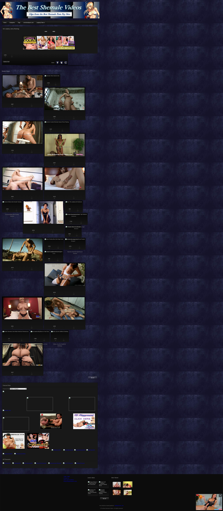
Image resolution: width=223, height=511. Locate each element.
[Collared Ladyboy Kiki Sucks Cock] (53, 256)
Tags (19, 22)
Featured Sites (6, 388)
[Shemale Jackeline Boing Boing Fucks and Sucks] (128, 484)
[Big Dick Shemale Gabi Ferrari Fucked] (75, 244)
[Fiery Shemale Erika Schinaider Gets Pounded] (117, 492)
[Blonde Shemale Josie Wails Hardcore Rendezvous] (15, 336)
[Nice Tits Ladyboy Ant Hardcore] (74, 206)
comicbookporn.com (28, 22)
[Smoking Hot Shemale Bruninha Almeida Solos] (93, 492)
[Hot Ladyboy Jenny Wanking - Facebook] (57, 62)
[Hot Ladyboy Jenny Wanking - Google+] (65, 62)
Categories (12, 22)
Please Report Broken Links (70, 481)
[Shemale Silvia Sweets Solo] (52, 80)
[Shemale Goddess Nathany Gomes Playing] (104, 492)
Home (4, 22)
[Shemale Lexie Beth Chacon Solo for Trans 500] (117, 484)
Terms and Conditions (69, 479)
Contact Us (66, 478)
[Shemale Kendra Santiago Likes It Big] (128, 492)
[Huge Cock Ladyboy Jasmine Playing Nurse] (104, 484)
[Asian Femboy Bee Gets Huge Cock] (54, 244)
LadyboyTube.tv (41, 22)
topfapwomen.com (119, 505)
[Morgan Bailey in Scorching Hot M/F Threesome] (93, 484)
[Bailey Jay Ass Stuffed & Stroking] (60, 336)
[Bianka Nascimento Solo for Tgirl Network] (76, 219)
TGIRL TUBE (67, 476)
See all (92, 377)
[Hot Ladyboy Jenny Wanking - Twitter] (61, 62)
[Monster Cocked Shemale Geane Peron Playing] (57, 126)
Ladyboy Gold (6, 61)
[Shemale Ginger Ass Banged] (73, 231)
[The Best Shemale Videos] (50, 18)
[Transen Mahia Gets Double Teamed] (12, 206)
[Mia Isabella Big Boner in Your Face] (40, 336)
